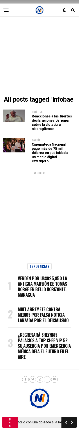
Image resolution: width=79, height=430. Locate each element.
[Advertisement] (39, 56)
